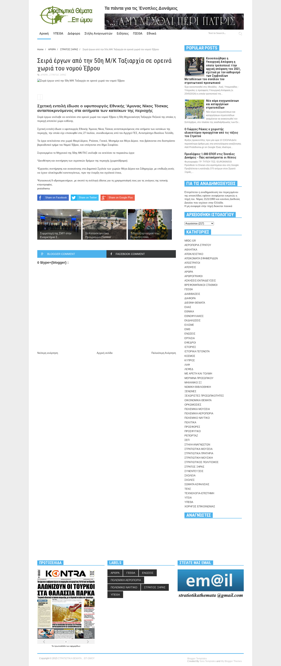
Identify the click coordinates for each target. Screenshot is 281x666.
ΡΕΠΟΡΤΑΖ (191, 435)
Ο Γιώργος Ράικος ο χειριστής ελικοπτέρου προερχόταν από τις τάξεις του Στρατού (211, 132)
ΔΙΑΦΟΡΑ (190, 298)
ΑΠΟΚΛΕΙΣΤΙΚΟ (193, 254)
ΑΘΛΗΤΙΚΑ (190, 249)
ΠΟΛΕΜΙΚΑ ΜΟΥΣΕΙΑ (197, 409)
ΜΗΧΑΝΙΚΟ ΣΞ (193, 382)
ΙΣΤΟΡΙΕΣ (190, 347)
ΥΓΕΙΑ (188, 497)
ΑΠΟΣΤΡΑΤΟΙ (192, 262)
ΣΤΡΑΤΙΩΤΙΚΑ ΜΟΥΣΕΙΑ (198, 449)
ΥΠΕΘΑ (58, 33)
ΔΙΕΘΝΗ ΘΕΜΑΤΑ (194, 302)
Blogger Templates (197, 658)
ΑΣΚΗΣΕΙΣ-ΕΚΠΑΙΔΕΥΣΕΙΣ (200, 280)
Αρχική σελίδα (105, 353)
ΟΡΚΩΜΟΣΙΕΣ (192, 404)
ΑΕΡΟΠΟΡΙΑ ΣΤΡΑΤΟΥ (197, 245)
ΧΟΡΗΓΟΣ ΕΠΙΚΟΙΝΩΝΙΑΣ (199, 506)
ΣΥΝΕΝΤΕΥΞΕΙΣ (193, 471)
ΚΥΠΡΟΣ (189, 360)
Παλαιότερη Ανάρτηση (163, 353)
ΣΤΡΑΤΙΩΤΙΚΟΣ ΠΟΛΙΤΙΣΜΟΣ (201, 462)
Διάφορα (74, 33)
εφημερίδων (75, 646)
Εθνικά (151, 33)
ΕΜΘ (187, 329)
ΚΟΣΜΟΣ (189, 356)
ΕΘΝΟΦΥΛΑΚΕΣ (194, 316)
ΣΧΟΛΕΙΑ (190, 475)
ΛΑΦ (187, 364)
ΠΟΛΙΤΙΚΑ (190, 422)
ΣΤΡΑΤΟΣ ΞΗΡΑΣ (57, 75)
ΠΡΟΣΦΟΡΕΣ (192, 426)
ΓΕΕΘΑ (137, 33)
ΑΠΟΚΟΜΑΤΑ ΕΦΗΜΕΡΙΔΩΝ (201, 258)
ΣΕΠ (186, 440)
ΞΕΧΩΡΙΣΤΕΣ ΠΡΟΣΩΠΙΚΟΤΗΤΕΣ (204, 395)
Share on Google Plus (121, 197)
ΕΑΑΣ (187, 307)
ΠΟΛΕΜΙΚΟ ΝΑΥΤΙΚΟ (197, 417)
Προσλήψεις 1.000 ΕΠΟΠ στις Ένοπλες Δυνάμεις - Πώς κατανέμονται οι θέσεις (210, 155)
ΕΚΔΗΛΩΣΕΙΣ (192, 320)
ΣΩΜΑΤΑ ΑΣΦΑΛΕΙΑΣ (196, 484)
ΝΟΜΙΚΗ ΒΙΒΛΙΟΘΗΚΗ (197, 387)
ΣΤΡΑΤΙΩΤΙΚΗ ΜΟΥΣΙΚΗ (198, 457)
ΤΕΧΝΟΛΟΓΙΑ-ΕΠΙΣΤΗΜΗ (199, 493)
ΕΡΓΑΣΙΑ (189, 338)
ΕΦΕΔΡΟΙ (190, 342)
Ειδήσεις (123, 33)
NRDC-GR (190, 240)
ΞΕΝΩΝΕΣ (190, 391)
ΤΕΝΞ (187, 488)
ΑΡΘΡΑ (44, 75)
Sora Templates (208, 661)
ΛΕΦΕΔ (188, 369)
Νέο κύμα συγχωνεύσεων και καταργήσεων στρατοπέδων (222, 104)
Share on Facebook (56, 197)
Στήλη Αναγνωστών (98, 33)
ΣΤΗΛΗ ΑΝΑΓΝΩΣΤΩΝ (197, 444)
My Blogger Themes (231, 661)
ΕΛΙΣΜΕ (189, 324)
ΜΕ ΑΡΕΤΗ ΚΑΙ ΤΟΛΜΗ (198, 373)
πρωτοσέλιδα (60, 646)
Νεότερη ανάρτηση (47, 353)
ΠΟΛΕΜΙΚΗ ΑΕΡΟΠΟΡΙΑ (198, 413)
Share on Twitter (88, 197)
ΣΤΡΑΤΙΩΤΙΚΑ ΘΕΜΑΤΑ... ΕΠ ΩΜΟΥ (76, 658)
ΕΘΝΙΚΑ (189, 311)
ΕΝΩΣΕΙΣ (189, 333)
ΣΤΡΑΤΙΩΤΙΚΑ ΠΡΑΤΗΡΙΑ (198, 453)
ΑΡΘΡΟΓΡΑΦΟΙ (193, 276)
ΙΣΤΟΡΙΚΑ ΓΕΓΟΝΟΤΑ (197, 351)
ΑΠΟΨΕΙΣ (190, 267)
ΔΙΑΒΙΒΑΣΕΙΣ (192, 294)
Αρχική (44, 33)
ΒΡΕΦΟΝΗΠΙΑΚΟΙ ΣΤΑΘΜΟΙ (201, 285)
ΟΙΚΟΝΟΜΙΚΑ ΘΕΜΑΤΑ (198, 400)
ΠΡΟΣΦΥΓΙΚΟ (192, 431)
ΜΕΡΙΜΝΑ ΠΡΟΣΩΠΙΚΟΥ (199, 378)
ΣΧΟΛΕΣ (189, 479)
